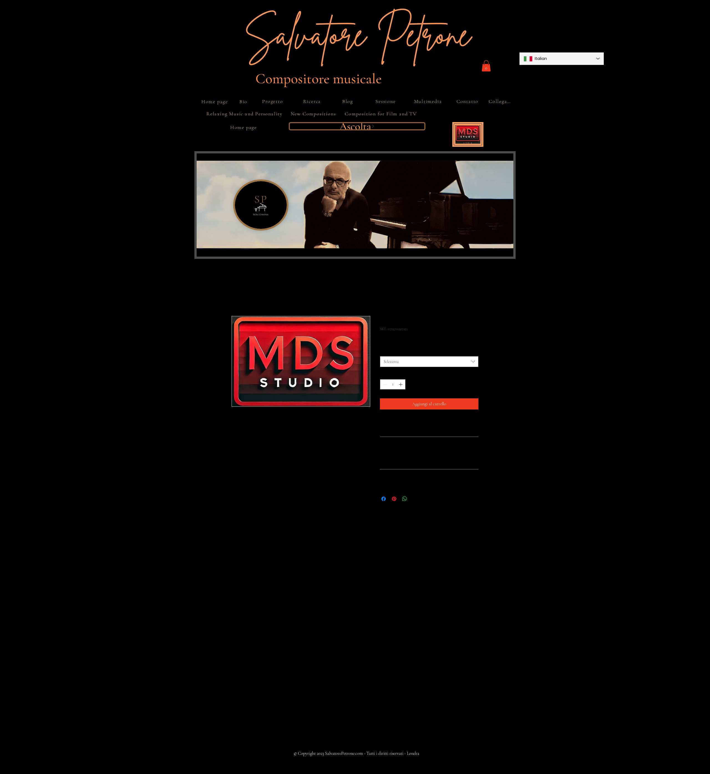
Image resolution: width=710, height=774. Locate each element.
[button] (486, 66)
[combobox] (429, 361)
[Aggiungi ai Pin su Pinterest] (394, 498)
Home (237, 294)
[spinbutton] (393, 384)
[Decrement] (384, 384)
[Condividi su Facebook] (383, 498)
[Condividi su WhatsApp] (404, 498)
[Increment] (401, 384)
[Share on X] (415, 498)
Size (384, 351)
